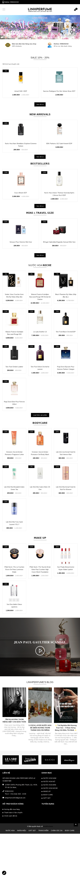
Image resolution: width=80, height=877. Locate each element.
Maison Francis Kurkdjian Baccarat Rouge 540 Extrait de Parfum (40, 296)
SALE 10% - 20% (40, 57)
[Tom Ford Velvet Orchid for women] (40, 353)
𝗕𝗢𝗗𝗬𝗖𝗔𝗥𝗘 (40, 423)
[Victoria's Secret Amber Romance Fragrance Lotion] (14, 438)
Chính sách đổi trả (10, 816)
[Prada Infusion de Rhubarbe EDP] (59, 130)
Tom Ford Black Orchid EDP (66, 332)
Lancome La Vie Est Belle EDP (59, 91)
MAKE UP (47, 791)
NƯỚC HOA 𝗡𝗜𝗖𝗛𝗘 (39, 265)
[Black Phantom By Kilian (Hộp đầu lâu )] (65, 281)
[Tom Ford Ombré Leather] (14, 353)
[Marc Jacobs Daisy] (59, 179)
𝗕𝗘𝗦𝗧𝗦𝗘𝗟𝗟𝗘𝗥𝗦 (40, 163)
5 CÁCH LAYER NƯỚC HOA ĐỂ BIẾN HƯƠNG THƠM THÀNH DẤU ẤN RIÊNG (40, 728)
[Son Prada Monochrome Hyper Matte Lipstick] (65, 553)
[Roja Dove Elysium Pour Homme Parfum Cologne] (65, 353)
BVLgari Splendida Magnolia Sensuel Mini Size (21, 242)
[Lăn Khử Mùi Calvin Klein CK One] (40, 473)
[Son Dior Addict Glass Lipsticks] (14, 591)
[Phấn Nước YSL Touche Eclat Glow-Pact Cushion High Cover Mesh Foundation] (40, 553)
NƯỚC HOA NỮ (49, 781)
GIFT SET (46, 798)
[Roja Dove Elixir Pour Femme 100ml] (14, 388)
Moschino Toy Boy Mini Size (59, 242)
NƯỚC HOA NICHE (50, 788)
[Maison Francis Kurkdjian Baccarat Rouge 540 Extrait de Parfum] (40, 281)
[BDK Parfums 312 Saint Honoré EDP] (21, 130)
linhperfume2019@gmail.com (15, 798)
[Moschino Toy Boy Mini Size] (59, 228)
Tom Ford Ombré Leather (14, 367)
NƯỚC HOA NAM (49, 778)
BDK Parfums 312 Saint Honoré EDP (21, 143)
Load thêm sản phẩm (40, 415)
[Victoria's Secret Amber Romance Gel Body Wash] (40, 438)
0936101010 (14, 2)
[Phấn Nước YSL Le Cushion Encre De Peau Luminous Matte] (14, 553)
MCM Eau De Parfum (20, 91)
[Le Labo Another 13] (40, 318)
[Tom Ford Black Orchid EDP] (65, 318)
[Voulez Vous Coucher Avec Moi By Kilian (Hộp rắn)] (14, 281)
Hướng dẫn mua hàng (12, 809)
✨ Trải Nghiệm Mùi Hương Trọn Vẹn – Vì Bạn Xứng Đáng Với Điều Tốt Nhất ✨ (66, 728)
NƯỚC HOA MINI (49, 785)
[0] (75, 10)
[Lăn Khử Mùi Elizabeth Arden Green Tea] (14, 473)
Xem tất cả (40, 104)
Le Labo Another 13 (40, 332)
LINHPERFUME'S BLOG (40, 682)
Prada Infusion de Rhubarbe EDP (59, 143)
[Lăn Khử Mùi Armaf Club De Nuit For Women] (65, 473)
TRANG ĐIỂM (43, 830)
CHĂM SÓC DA (56, 830)
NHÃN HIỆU (21, 830)
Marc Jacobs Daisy (59, 193)
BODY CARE (48, 795)
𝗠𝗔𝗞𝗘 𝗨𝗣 (40, 538)
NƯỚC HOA (10, 830)
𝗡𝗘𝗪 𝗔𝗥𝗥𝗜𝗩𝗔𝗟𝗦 (40, 114)
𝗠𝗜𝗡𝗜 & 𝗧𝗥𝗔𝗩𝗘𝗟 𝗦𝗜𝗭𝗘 (40, 213)
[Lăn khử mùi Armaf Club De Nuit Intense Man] (65, 438)
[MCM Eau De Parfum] (21, 78)
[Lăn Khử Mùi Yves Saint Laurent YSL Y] (14, 508)
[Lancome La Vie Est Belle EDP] (59, 78)
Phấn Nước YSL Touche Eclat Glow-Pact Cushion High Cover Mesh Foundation (40, 569)
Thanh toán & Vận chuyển (13, 812)
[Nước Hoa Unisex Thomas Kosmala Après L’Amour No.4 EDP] (21, 179)
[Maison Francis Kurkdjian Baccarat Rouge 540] (14, 318)
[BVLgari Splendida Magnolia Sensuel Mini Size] (21, 228)
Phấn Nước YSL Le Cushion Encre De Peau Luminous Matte (14, 569)
